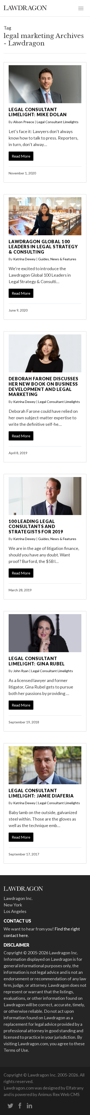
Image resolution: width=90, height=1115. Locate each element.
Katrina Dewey (24, 259)
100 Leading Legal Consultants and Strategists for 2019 (36, 526)
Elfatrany (75, 1087)
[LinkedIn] (29, 1106)
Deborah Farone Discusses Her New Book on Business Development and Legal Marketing (43, 386)
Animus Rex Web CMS (58, 1094)
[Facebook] (20, 1106)
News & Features (63, 259)
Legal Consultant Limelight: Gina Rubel (37, 661)
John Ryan (21, 671)
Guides (43, 259)
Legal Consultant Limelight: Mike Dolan (38, 112)
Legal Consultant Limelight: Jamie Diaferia (41, 793)
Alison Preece (23, 122)
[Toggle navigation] (80, 8)
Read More (21, 156)
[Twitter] (10, 1106)
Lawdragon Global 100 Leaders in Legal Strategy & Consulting (43, 247)
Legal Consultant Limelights (57, 122)
